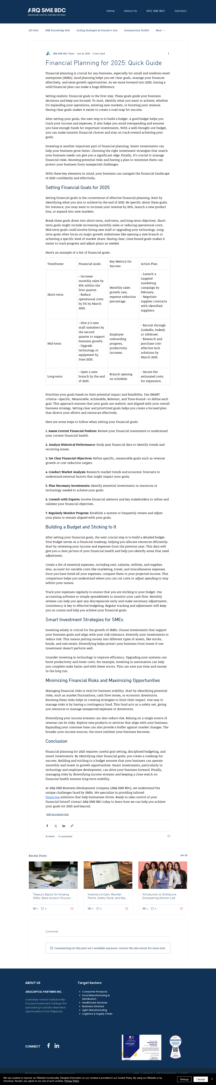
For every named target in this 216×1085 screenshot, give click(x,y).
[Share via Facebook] (47, 825)
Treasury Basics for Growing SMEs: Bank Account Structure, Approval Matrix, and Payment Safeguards (53, 896)
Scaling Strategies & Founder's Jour (97, 30)
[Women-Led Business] (162, 875)
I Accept (200, 1079)
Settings (184, 1079)
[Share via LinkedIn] (63, 825)
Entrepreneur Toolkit (136, 30)
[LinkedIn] (56, 1045)
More (159, 30)
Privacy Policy (71, 1080)
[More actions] (168, 53)
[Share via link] (72, 825)
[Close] (212, 1079)
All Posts (33, 30)
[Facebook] (48, 1045)
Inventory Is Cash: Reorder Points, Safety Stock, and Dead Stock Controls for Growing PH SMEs (107, 896)
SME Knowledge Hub (57, 30)
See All (183, 855)
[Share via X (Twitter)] (55, 825)
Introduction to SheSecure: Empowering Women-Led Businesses (159, 896)
